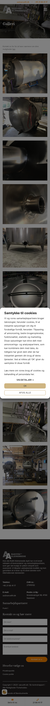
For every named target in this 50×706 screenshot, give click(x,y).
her (32, 374)
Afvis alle (25, 392)
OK (25, 386)
